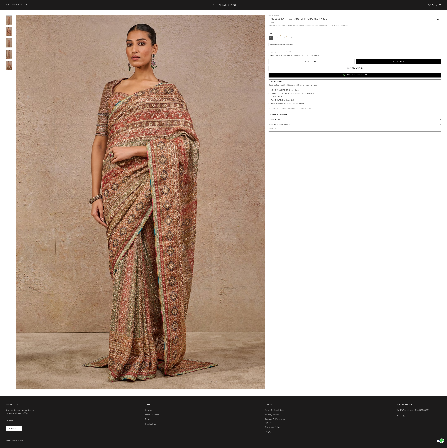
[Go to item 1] (9, 20)
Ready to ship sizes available (281, 45)
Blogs (148, 419)
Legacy (148, 410)
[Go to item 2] (9, 31)
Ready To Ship (17, 4)
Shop (8, 4)
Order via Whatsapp (357, 75)
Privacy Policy (272, 415)
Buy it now (398, 61)
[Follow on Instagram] (404, 415)
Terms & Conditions (274, 410)
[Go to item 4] (9, 54)
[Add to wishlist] (437, 19)
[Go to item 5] (9, 66)
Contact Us (150, 424)
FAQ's (268, 432)
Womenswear (274, 16)
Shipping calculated (328, 25)
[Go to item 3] (9, 43)
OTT (27, 4)
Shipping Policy (272, 427)
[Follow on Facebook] (398, 415)
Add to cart (311, 61)
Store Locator (152, 415)
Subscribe (14, 428)
